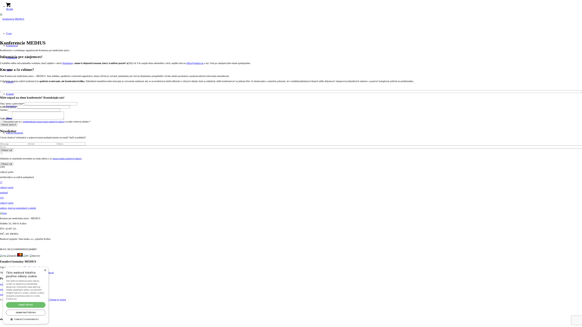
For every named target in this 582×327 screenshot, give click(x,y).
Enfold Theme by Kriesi (54, 299)
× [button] (45, 270)
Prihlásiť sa (6, 150)
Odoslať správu (8, 125)
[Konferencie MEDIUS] (12, 19)
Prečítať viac (11, 299)
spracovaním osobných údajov (67, 158)
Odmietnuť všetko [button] (26, 312)
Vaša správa (5, 118)
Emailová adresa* (8, 107)
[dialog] (25, 295)
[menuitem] (294, 305)
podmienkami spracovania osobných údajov (44, 121)
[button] (25, 319)
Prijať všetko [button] (25, 305)
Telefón (3, 110)
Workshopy (67, 63)
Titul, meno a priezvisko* (12, 103)
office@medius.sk (195, 63)
